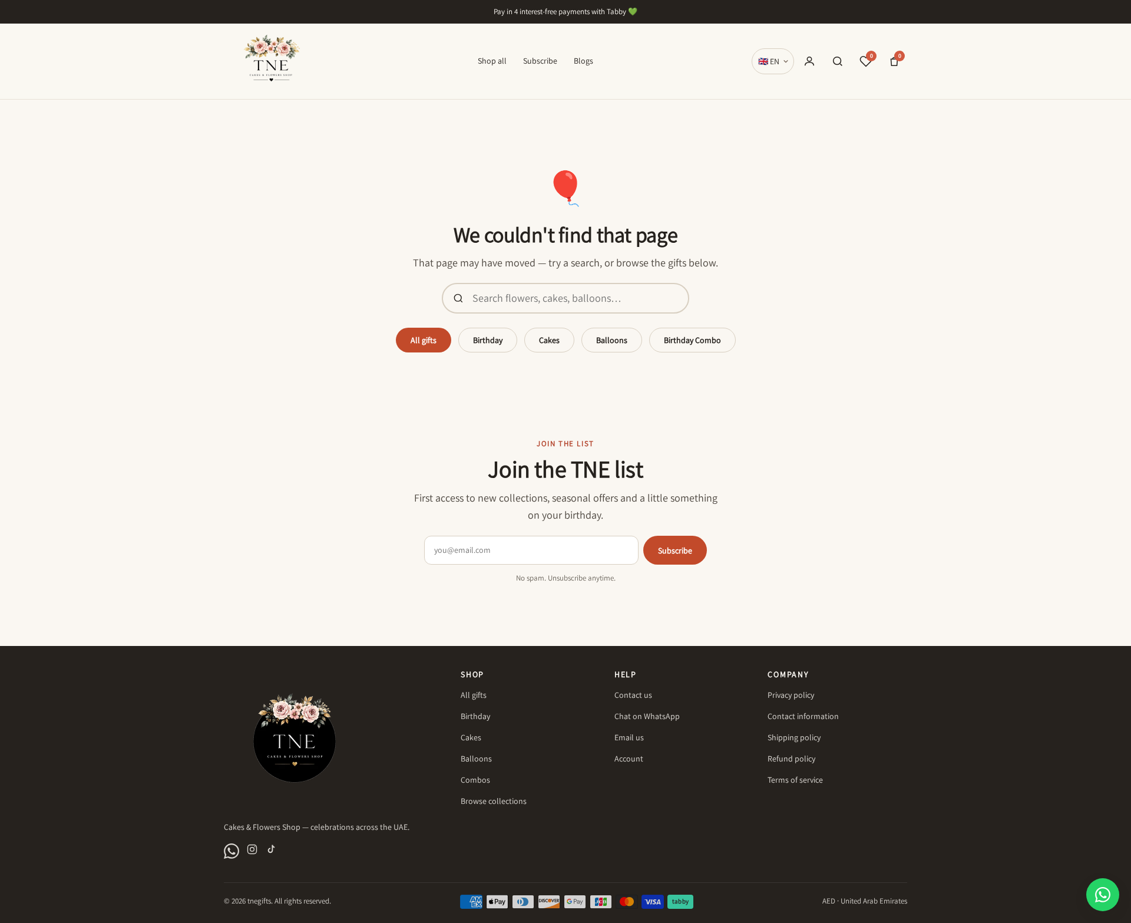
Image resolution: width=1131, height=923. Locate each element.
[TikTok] (271, 851)
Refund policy (791, 758)
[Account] (809, 61)
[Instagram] (252, 851)
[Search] (838, 61)
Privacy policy (791, 695)
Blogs (583, 60)
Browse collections (494, 801)
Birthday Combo (692, 340)
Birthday (487, 340)
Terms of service (795, 779)
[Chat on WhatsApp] (231, 851)
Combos (475, 779)
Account (628, 758)
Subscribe (540, 60)
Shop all (492, 60)
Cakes (549, 340)
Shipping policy (794, 737)
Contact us (633, 695)
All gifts (423, 340)
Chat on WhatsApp (647, 716)
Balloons (611, 340)
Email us (629, 737)
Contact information (803, 716)
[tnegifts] (271, 61)
